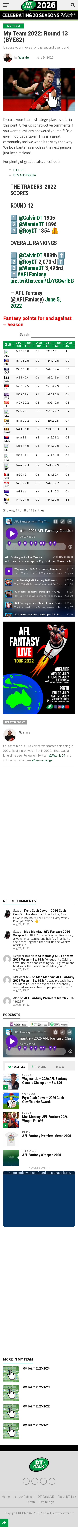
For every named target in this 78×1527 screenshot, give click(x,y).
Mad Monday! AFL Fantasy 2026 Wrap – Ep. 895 (43, 957)
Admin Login (46, 1502)
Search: (25, 334)
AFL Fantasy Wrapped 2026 (41, 1155)
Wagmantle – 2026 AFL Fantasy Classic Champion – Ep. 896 (44, 1081)
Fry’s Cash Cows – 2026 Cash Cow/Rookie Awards (39, 912)
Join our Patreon (24, 1496)
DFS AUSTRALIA (24, 175)
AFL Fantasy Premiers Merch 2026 (49, 997)
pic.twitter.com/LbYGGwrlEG (42, 280)
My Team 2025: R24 (36, 1368)
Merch (31, 1502)
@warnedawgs (42, 760)
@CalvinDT (30, 217)
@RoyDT (28, 230)
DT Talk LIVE (46, 1496)
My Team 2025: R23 (36, 1387)
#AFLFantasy (31, 274)
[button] (13, 344)
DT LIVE (18, 169)
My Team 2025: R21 (36, 1425)
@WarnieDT (31, 224)
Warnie (23, 57)
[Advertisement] (33, 835)
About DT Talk (67, 1496)
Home (6, 1496)
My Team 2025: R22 (36, 1406)
